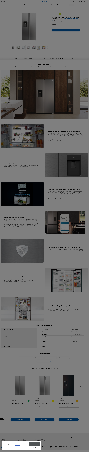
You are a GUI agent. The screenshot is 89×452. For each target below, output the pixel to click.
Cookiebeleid (17, 445)
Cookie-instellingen (34, 447)
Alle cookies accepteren (34, 442)
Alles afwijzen (34, 445)
